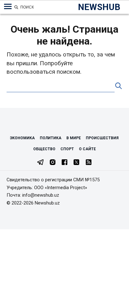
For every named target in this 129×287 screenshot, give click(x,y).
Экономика (22, 138)
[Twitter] (76, 162)
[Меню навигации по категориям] (8, 7)
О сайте (87, 149)
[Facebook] (64, 162)
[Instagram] (52, 162)
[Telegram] (40, 162)
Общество (44, 149)
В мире (73, 138)
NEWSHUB (99, 7)
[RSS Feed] (88, 162)
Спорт (67, 149)
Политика (50, 138)
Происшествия (102, 138)
